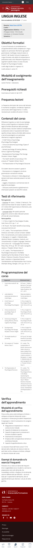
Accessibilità (5, 532)
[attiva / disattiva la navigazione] (3, 8)
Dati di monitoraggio (8, 535)
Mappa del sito (6, 539)
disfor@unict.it (6, 511)
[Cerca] (30, 8)
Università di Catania (7, 2)
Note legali (5, 528)
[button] (13, 2)
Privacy (4, 525)
